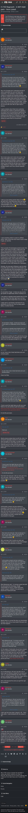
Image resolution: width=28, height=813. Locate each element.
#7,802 (25, 71)
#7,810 (25, 386)
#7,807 (25, 316)
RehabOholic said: (6, 461)
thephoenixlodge (6, 11)
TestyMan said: (5, 220)
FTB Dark (3, 803)
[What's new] (23, 2)
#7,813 (25, 491)
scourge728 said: (6, 367)
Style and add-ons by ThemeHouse (16, 811)
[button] (2, 2)
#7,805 (25, 217)
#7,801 (25, 44)
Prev (8, 746)
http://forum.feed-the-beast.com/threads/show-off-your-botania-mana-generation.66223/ (12, 469)
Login (2, 796)
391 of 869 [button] (14, 746)
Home (2, 786)
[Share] (23, 44)
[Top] (24, 805)
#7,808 (25, 350)
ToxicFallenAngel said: (7, 74)
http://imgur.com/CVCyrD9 (17, 658)
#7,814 (25, 527)
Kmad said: (4, 637)
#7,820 (25, 726)
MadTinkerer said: (6, 181)
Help (18, 805)
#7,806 (25, 289)
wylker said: (5, 696)
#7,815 (25, 554)
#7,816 (25, 601)
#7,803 (25, 138)
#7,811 (25, 424)
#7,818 (25, 669)
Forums (2, 789)
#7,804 (25, 179)
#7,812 (25, 458)
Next (20, 746)
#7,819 (25, 693)
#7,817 (25, 634)
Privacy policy (13, 805)
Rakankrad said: (6, 572)
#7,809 (25, 365)
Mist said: (4, 427)
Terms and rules (5, 805)
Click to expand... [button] (14, 195)
